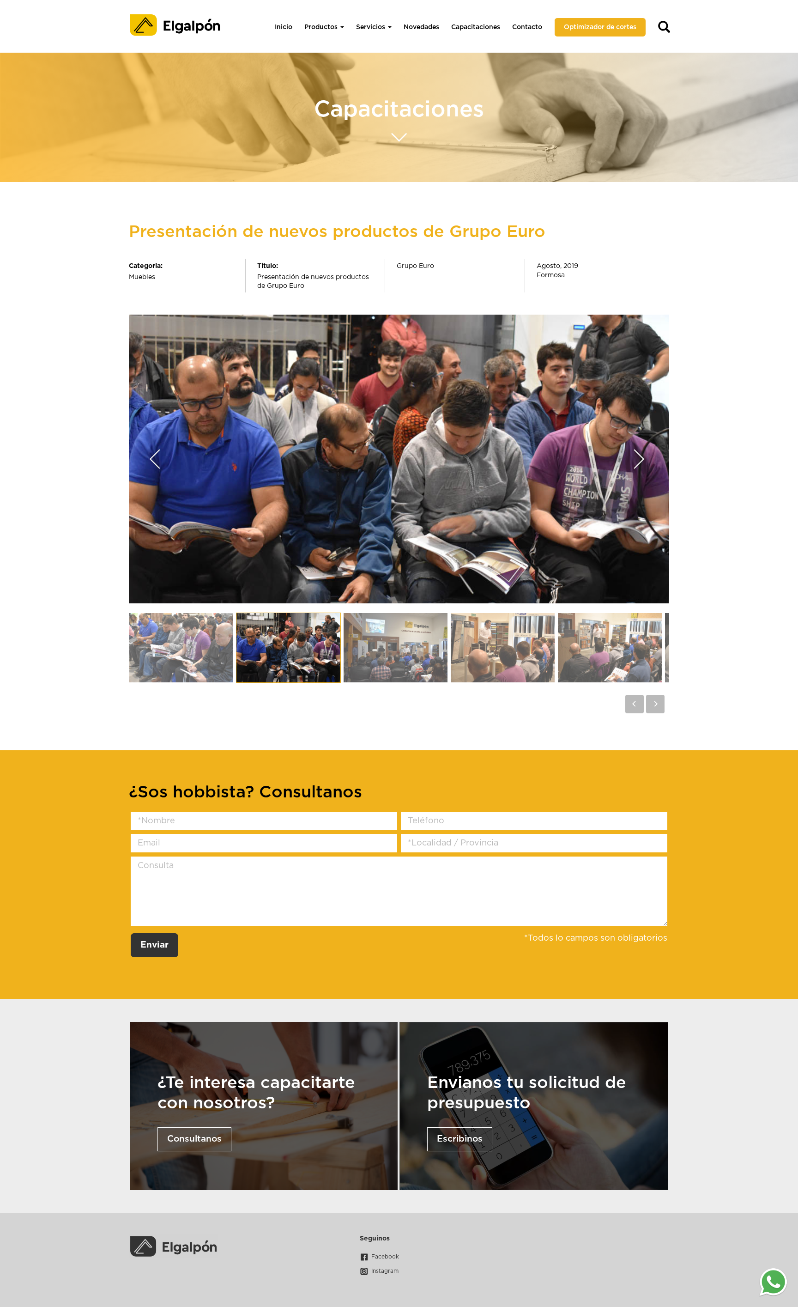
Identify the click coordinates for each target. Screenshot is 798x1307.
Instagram (385, 1271)
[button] (634, 704)
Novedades (421, 27)
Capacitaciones (475, 27)
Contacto (527, 27)
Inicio (283, 27)
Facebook (385, 1256)
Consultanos (194, 1139)
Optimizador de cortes (600, 27)
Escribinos (460, 1139)
